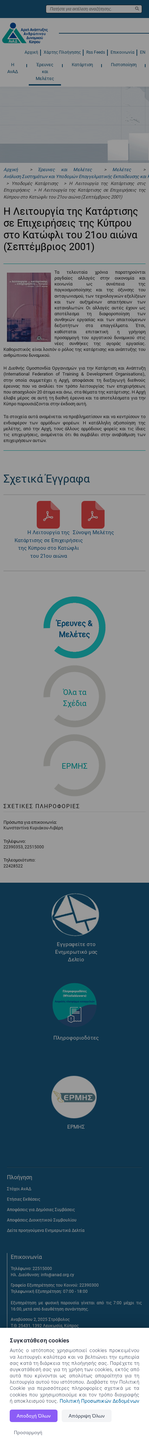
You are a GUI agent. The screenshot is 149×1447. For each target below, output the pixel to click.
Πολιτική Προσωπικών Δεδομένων (99, 1401)
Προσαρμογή (28, 1432)
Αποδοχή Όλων (34, 1416)
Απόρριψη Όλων (87, 1416)
